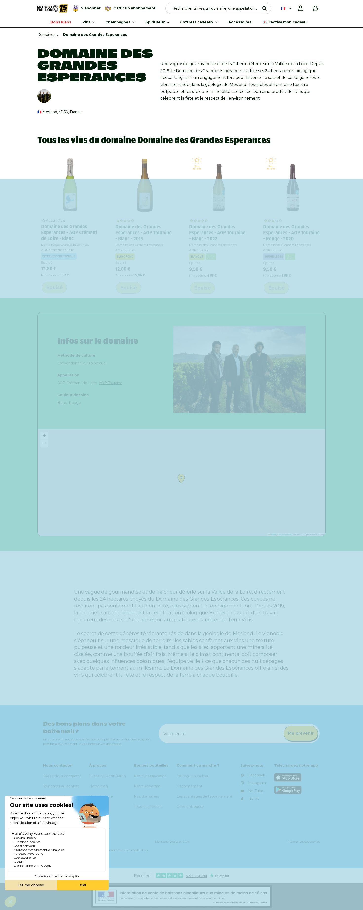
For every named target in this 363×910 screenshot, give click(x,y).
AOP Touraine (110, 383)
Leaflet (273, 534)
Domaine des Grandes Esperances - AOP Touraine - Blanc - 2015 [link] (143, 233)
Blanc (62, 402)
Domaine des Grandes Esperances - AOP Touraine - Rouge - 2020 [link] (291, 233)
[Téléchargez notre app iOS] (297, 777)
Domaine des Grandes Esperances (65, 244)
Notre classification (150, 776)
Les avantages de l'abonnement (204, 796)
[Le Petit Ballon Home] (52, 8)
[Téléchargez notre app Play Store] (297, 790)
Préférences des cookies (303, 841)
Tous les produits (148, 806)
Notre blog (98, 786)
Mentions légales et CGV (172, 841)
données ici (113, 744)
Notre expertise (147, 786)
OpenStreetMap (285, 534)
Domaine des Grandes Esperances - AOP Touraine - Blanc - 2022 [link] (217, 233)
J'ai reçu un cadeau (193, 776)
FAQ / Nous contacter (62, 776)
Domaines (46, 34)
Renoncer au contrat (61, 786)
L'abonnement (189, 786)
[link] (70, 184)
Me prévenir (301, 733)
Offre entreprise (190, 806)
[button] (218, 8)
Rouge (75, 402)
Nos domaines (146, 796)
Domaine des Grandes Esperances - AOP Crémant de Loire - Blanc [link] (69, 232)
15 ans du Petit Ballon (107, 776)
